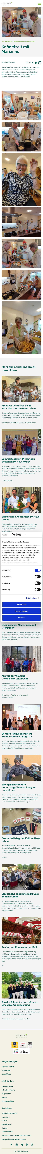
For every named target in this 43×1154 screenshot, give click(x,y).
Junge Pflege (6, 1074)
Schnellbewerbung (8, 1090)
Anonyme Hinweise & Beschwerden (14, 1139)
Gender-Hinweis (7, 1132)
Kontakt (4, 1128)
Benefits (4, 1097)
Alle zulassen (21, 604)
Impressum (5, 1117)
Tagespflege (6, 1070)
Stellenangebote (7, 1086)
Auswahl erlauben (21, 611)
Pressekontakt (6, 1124)
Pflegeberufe (6, 1094)
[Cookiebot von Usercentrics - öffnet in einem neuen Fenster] (14, 534)
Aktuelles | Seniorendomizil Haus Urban (20, 41)
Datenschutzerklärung (9, 1113)
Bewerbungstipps (8, 1101)
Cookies (4, 1121)
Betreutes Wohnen (8, 1066)
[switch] (38, 576)
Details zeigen (31, 598)
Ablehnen (21, 618)
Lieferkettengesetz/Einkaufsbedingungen (16, 1135)
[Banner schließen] (32, 534)
